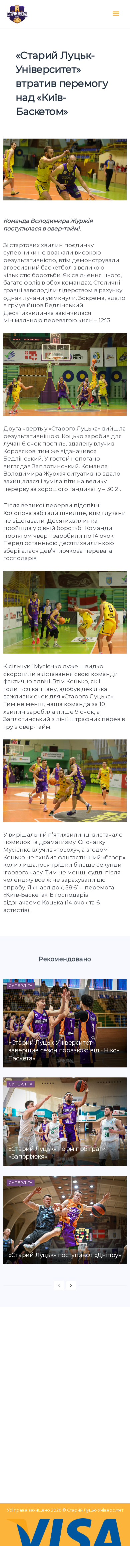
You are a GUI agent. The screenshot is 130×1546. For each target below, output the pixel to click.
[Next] (71, 1285)
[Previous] (59, 1285)
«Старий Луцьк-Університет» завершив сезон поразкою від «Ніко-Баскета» (63, 1050)
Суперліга (21, 985)
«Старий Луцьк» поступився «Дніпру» (64, 1255)
